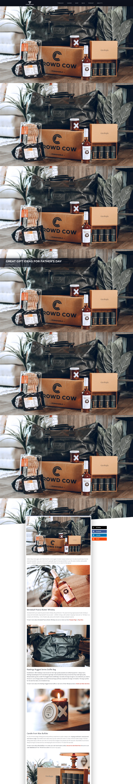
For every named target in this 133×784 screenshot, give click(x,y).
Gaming (69, 3)
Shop (76, 3)
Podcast (91, 3)
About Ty (100, 3)
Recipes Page (72, 620)
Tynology (61, 3)
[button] (99, 527)
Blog (83, 3)
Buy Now (80, 620)
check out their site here (82, 683)
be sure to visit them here (74, 745)
